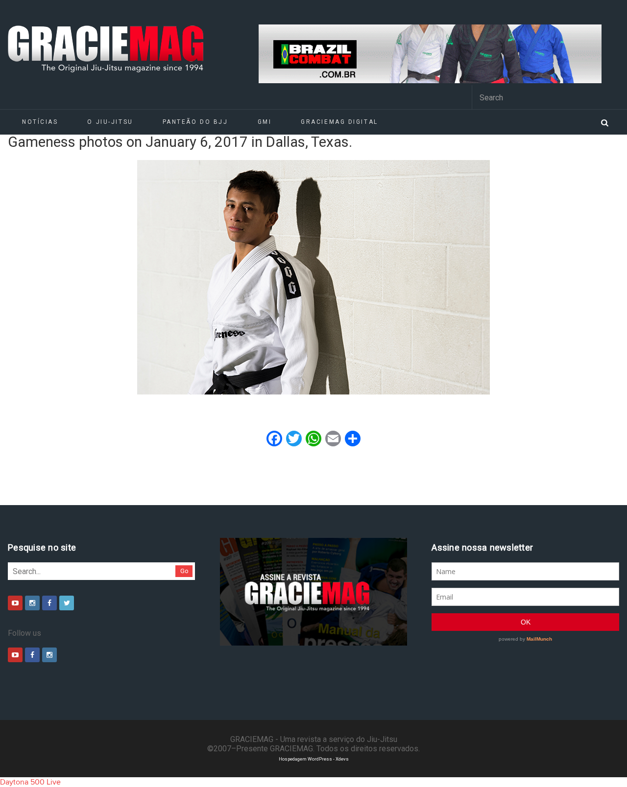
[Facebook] (49, 603)
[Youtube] (15, 603)
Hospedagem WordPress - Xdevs (314, 759)
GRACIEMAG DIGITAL (339, 121)
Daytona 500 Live (30, 782)
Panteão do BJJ (195, 121)
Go (184, 571)
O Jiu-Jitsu (110, 121)
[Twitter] (66, 603)
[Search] (604, 122)
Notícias (40, 121)
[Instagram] (32, 603)
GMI (265, 121)
